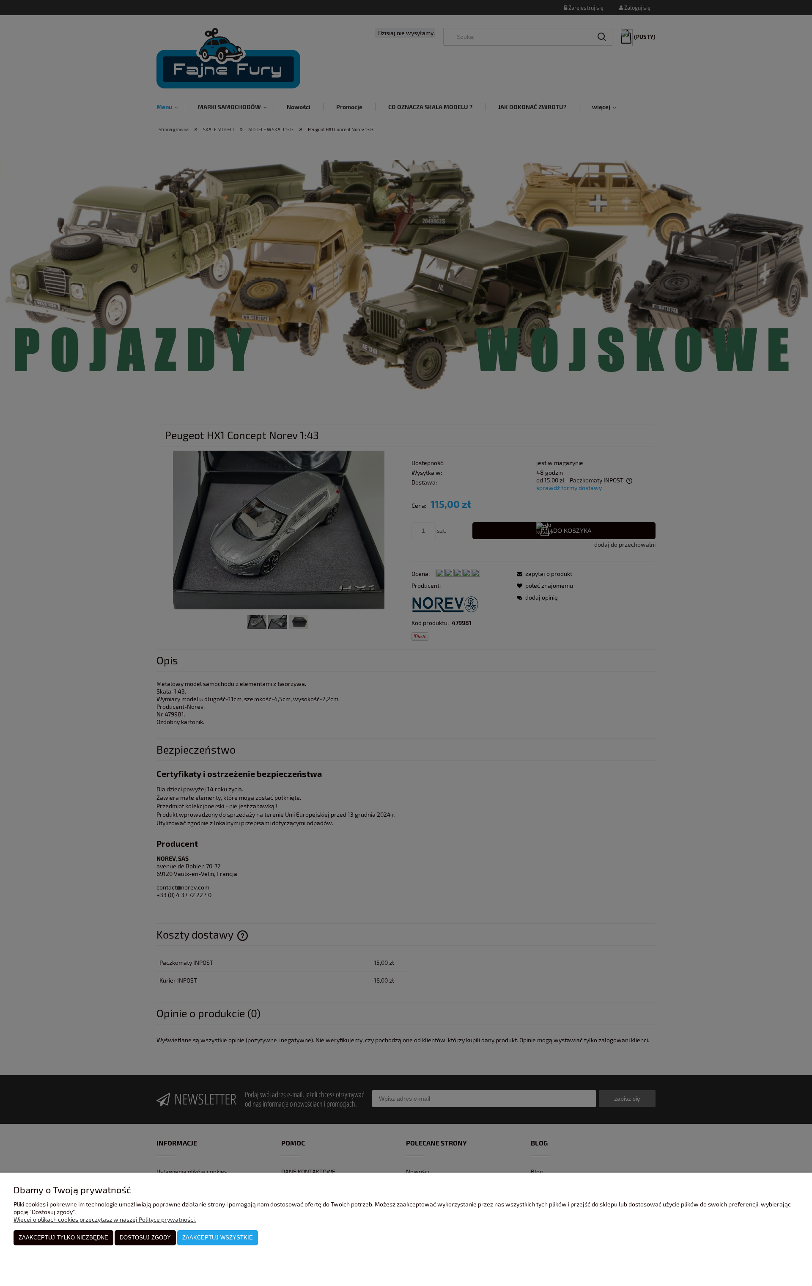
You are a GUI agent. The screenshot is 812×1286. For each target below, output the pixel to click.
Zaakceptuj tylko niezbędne (63, 1237)
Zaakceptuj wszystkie (217, 1237)
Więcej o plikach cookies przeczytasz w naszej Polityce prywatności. (105, 1219)
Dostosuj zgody (145, 1237)
